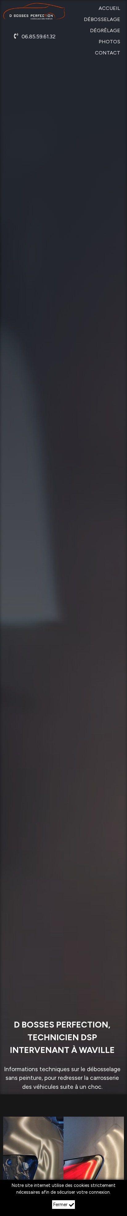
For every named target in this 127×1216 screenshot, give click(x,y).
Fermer (60, 1204)
